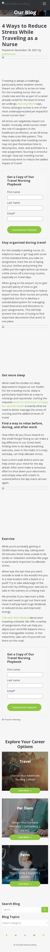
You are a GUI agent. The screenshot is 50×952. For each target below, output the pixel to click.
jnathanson (9, 54)
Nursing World (27, 103)
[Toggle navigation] (44, 3)
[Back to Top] (47, 854)
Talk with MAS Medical (15, 617)
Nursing (16, 719)
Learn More (23, 790)
